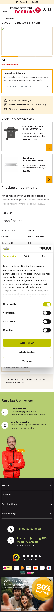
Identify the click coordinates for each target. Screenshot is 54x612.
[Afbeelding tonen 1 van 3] (9, 56)
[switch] (47, 313)
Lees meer (6, 213)
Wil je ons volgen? (10, 514)
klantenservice (18, 415)
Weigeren (27, 361)
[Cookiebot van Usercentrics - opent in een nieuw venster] (39, 248)
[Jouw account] (44, 9)
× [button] (50, 580)
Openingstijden (9, 504)
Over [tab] (44, 256)
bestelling (22, 425)
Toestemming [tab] (9, 256)
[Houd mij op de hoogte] (47, 87)
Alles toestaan (27, 343)
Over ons (6, 495)
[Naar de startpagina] (25, 10)
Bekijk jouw (25, 545)
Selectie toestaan (27, 352)
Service (5, 486)
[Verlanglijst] (49, 9)
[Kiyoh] (26, 557)
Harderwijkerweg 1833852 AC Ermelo (32, 540)
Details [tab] (27, 256)
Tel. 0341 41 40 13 (29, 529)
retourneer (17, 428)
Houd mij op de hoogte (14, 73)
